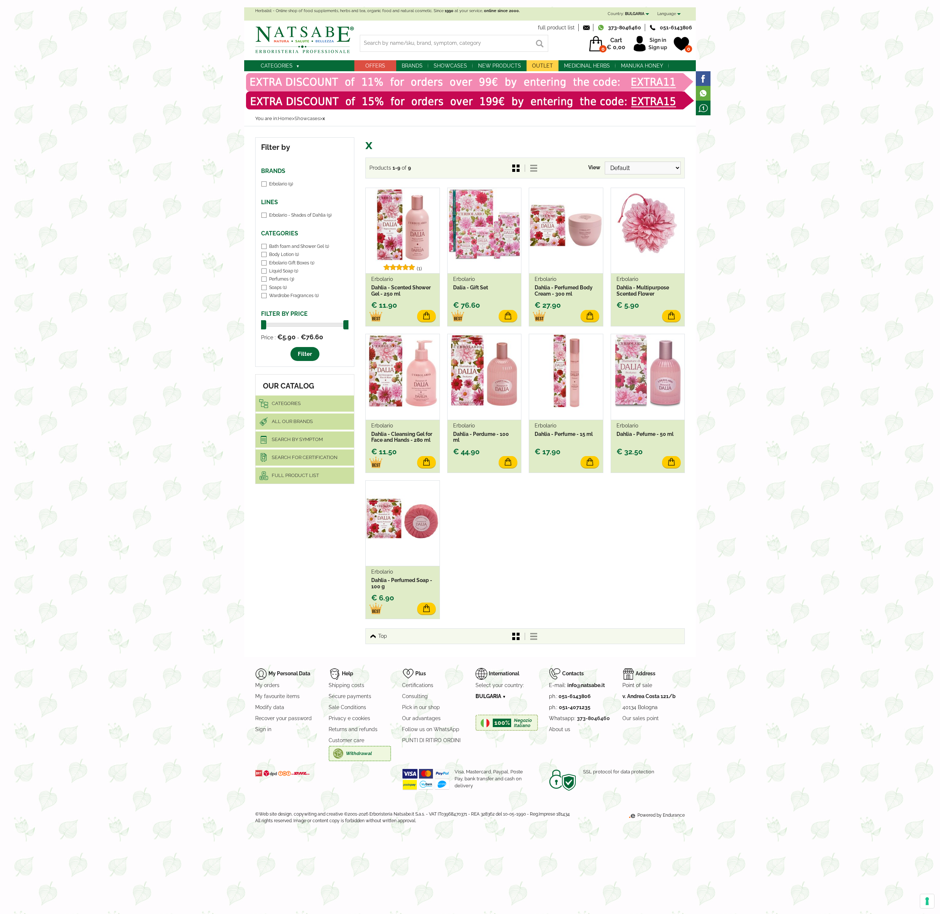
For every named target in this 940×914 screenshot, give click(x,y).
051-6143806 (676, 27)
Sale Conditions (347, 707)
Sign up (657, 47)
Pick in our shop (421, 707)
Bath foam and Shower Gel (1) (299, 246)
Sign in (658, 40)
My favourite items (277, 696)
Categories (277, 66)
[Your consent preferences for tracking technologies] (927, 901)
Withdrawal (359, 753)
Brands (412, 66)
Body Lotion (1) (284, 254)
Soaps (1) (278, 287)
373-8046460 (624, 27)
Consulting (415, 696)
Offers (375, 66)
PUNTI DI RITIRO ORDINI (431, 740)
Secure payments (350, 696)
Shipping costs (346, 685)
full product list (556, 27)
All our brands (292, 421)
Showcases (450, 66)
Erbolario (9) (281, 184)
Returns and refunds (353, 729)
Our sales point (640, 718)
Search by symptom (297, 439)
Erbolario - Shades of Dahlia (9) (300, 215)
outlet (542, 66)
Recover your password (283, 718)
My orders (267, 685)
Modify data (269, 707)
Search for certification (304, 457)
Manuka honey (642, 66)
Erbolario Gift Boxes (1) (291, 262)
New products (499, 66)
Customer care (346, 740)
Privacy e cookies (349, 718)
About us (559, 729)
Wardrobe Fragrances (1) (294, 295)
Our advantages (421, 718)
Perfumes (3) (281, 279)
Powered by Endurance (660, 815)
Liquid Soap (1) (283, 271)
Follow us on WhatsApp (430, 729)
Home (285, 118)
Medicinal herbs (587, 66)
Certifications (417, 685)
